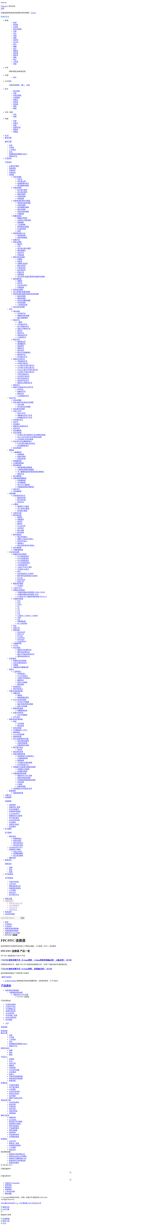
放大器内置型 (22, 192)
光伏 (10, 152)
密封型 (19, 331)
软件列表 (12, 1109)
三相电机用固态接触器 (25, 469)
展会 (10, 870)
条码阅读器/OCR (19, 233)
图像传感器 (17, 216)
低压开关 (16, 489)
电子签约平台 (14, 895)
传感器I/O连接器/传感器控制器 (24, 767)
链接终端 (20, 760)
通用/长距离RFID (23, 652)
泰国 (15, 106)
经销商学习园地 (15, 849)
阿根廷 (15, 132)
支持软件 (20, 528)
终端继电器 (17, 461)
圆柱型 (19, 244)
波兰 (15, 48)
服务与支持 (5, 1115)
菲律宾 (15, 102)
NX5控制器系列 (23, 556)
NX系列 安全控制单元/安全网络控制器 (31, 435)
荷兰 (15, 44)
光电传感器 (17, 188)
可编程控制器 (18, 599)
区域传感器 (21, 196)
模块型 (19, 524)
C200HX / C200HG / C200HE (27, 615)
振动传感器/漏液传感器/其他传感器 (26, 294)
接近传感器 (17, 242)
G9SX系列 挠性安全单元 (26, 443)
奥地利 (15, 25)
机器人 (11, 669)
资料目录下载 (6, 1100)
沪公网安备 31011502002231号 (30, 1203)
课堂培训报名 (14, 1126)
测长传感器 (21, 209)
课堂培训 (12, 836)
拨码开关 (16, 385)
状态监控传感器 (19, 307)
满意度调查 (13, 1130)
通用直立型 (21, 341)
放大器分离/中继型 (24, 248)
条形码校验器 (22, 237)
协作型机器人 (18, 689)
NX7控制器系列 (23, 558)
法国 (15, 35)
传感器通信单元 (23, 183)
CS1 (18, 614)
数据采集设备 (18, 708)
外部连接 (20, 782)
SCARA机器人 (22, 676)
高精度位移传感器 (24, 203)
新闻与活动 (5, 1048)
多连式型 (20, 350)
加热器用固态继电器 (24, 467)
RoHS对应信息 (14, 820)
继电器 (11, 450)
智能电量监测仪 (23, 697)
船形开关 (20, 393)
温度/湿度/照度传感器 (25, 704)
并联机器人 (21, 673)
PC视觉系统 (21, 229)
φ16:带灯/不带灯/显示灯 (25, 367)
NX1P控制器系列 (23, 563)
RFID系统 (16, 647)
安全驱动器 (17, 448)
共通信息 (12, 172)
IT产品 (15, 645)
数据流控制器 (18, 583)
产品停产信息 (10, 1006)
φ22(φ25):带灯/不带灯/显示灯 (27, 370)
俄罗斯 (15, 53)
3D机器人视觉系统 (24, 220)
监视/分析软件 (18, 713)
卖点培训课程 (18, 855)
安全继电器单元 (23, 446)
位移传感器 (21, 205)
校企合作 (12, 892)
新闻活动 (8, 860)
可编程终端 (17, 643)
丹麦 (15, 31)
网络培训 (12, 858)
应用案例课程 (18, 853)
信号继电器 (21, 482)
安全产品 (12, 398)
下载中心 (8, 795)
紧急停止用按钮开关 (24, 383)
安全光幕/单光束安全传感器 (23, 402)
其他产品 (20, 253)
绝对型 (19, 283)
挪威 (15, 46)
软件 (19, 571)
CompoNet (21, 637)
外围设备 (20, 198)
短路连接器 (21, 786)
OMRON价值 (14, 882)
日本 (15, 114)
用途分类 (20, 272)
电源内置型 (21, 194)
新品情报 (12, 168)
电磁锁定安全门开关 (24, 415)
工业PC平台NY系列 (24, 567)
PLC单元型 (21, 526)
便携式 (19, 695)
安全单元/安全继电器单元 (22, 441)
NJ (18, 606)
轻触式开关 (21, 391)
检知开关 (20, 333)
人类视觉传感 (22, 305)
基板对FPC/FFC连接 (24, 775)
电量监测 (16, 693)
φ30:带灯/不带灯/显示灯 (25, 372)
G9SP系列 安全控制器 (25, 439)
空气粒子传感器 (23, 702)
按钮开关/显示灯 (19, 359)
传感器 (11, 175)
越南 (15, 108)
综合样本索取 (10, 914)
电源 (15, 721)
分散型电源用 (22, 743)
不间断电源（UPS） (20, 730)
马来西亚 (16, 97)
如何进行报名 (18, 845)
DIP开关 (20, 389)
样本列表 (12, 1104)
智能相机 (20, 222)
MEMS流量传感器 (23, 300)
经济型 (19, 521)
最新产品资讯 (6, 977)
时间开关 (20, 502)
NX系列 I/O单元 (23, 569)
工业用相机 (21, 224)
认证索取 (12, 1089)
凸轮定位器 (17, 513)
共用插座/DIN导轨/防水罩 (22, 788)
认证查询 (12, 822)
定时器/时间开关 (19, 495)
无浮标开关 (21, 313)
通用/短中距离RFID (24, 650)
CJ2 (18, 612)
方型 (19, 246)
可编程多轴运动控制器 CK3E (28, 594)
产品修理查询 (14, 1128)
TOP (7, 1023)
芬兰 (15, 33)
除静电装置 (17, 736)
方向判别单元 (22, 285)
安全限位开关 (22, 357)
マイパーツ (13, 907)
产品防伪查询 (10, 1004)
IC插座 (19, 784)
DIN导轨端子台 (23, 765)
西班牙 (15, 55)
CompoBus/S (21, 641)
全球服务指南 (14, 1137)
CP (18, 608)
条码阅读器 (21, 235)
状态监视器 (17, 728)
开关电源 (20, 723)
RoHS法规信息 (10, 1017)
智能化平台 (13, 156)
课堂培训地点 (18, 843)
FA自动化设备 (14, 552)
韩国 (15, 116)
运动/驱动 (12, 658)
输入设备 (20, 530)
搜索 (22, 918)
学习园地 (8, 829)
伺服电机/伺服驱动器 (20, 667)
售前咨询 (8, 912)
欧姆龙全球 (5, 16)
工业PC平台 (17, 588)
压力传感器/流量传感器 (21, 292)
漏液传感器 (21, 298)
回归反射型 (21, 270)
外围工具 (16, 628)
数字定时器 (21, 500)
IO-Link (20, 578)
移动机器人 (17, 687)
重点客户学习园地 (15, 1121)
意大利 (15, 42)
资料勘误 (12, 1113)
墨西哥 (15, 129)
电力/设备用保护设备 (20, 739)
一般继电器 (17, 452)
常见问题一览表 (11, 1015)
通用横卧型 (21, 344)
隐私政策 (8, 1187)
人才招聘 (12, 890)
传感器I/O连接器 (23, 769)
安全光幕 (20, 404)
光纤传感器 (17, 177)
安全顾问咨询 (14, 1134)
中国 (2, 8)
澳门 (22, 85)
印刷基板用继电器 (19, 478)
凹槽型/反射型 (22, 263)
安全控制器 (17, 433)
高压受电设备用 (23, 741)
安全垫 (15, 422)
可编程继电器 (18, 550)
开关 (10, 309)
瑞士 (15, 59)
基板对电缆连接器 (24, 778)
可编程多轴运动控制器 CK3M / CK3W (31, 592)
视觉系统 (20, 684)
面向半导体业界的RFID (25, 654)
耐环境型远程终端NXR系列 (27, 576)
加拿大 (15, 123)
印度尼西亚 (17, 95)
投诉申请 (12, 1132)
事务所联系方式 (15, 886)
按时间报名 (17, 841)
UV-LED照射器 (18, 734)
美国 (15, 125)
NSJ (18, 619)
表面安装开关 (22, 335)
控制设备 (12, 493)
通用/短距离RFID (23, 656)
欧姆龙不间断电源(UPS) (17, 1158)
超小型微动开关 (23, 326)
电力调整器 (17, 476)
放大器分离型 (22, 190)
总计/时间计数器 (23, 508)
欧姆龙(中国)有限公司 (17, 1154)
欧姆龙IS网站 (14, 1163)
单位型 (19, 749)
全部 (10, 145)
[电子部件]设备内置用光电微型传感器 (31, 276)
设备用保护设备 (23, 745)
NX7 (19, 601)
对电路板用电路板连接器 (26, 780)
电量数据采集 (22, 710)
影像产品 (16, 240)
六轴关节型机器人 (24, 678)
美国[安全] (17, 127)
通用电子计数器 (23, 506)
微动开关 (16, 320)
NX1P (19, 604)
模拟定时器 (21, 498)
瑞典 (15, 57)
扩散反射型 (21, 268)
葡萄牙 (15, 51)
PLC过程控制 (22, 623)
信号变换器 (17, 547)
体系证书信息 (14, 824)
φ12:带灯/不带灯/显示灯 (25, 365)
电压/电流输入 (22, 537)
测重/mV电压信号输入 (25, 539)
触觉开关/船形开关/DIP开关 (23, 387)
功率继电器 (21, 480)
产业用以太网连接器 (24, 762)
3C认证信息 (9, 1013)
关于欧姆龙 (9, 874)
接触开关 (20, 348)
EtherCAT (20, 581)
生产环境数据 (22, 715)
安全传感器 (17, 400)
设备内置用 (21, 456)
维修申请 (12, 1117)
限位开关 (16, 339)
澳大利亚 (16, 91)
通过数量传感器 (23, 185)
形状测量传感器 (23, 207)
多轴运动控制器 (19, 590)
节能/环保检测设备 (16, 691)
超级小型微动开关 (24, 328)
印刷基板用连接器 (19, 773)
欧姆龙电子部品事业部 (17, 1160)
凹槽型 (19, 259)
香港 (18, 85)
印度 (15, 93)
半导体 (11, 147)
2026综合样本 (14, 1102)
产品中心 (4, 1057)
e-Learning (12, 1119)
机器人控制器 (22, 682)
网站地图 (8, 1193)
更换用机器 (21, 621)
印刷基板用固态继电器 (25, 487)
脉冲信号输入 (22, 541)
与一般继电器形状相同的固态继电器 (30, 472)
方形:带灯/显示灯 (23, 376)
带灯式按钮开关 (23, 378)
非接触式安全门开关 (24, 417)
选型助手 (12, 170)
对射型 (19, 261)
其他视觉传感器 (23, 227)
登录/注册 (8, 898)
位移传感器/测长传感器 (21, 201)
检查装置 (12, 791)
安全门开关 (17, 411)
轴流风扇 (16, 732)
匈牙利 (15, 40)
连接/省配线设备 (19, 754)
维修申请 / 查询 (14, 807)
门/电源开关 (21, 337)
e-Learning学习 (14, 813)
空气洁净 (16, 717)
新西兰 (15, 100)
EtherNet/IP (21, 580)
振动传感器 (21, 296)
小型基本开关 (22, 324)
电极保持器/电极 (23, 315)
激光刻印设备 (18, 752)
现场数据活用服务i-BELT (18, 154)
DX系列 (20, 586)
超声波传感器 (18, 289)
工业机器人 (17, 671)
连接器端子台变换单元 (25, 756)
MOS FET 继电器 (23, 485)
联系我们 (4, 1139)
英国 (15, 64)
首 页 (7, 135)
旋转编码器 (17, 279)
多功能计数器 (22, 511)
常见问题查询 (14, 809)
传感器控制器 (22, 771)
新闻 (10, 872)
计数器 (15, 504)
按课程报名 (17, 838)
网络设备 (16, 630)
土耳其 (15, 61)
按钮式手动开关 (23, 380)
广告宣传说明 (10, 1191)
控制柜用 (20, 454)
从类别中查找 (14, 166)
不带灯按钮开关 (23, 374)
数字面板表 (17, 534)
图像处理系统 (22, 218)
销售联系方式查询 (15, 816)
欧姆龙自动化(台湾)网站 (18, 1156)
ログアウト (13, 910)
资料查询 (12, 805)
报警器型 (20, 519)
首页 (6, 922)
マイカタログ (14, 905)
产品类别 (8, 926)
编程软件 (20, 680)
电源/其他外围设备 (16, 719)
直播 (10, 867)
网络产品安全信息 (15, 1098)
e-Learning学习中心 (16, 847)
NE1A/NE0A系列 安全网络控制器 (29, 437)
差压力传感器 (22, 706)
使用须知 (8, 1185)
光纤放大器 (21, 181)
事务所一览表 (14, 1143)
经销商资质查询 (15, 811)
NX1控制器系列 (23, 560)
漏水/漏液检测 (22, 318)
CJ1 (18, 610)
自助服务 (8, 797)
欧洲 (15, 22)
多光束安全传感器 (24, 407)
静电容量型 (21, 250)
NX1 (19, 602)
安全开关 (16, 428)
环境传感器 (21, 302)
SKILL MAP (17, 851)
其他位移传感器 (23, 211)
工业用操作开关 (23, 396)
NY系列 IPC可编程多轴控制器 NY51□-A (32, 596)
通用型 (19, 517)
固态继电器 (17, 465)
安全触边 (16, 424)
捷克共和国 (17, 29)
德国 (15, 38)
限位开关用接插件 (24, 352)
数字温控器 (17, 515)
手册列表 (12, 1107)
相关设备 (20, 532)
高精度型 (20, 346)
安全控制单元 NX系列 (25, 573)
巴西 (15, 121)
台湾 (27, 85)
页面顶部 (4, 1027)
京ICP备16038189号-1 (8, 1203)
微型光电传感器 (19, 257)
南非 (15, 77)
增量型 (19, 281)
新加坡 (15, 104)
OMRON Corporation (12, 1183)
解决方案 (8, 138)
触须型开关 (21, 354)
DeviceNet (20, 639)
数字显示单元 (18, 747)
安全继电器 (17, 430)
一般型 (19, 322)
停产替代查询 (14, 818)
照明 (19, 231)
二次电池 (12, 150)
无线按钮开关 (22, 361)
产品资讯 (8, 158)
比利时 (15, 27)
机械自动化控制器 (19, 554)
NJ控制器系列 (22, 565)
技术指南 (8, 1019)
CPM (19, 617)
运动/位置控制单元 (20, 663)
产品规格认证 (10, 1009)
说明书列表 (13, 1111)
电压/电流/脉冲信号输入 (26, 545)
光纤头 (19, 179)
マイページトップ (15, 903)
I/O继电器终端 (18, 463)
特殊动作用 (21, 459)
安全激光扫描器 (19, 409)
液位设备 (16, 311)
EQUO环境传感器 (19, 700)
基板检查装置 (18, 793)
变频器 (15, 665)
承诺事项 (8, 1189)
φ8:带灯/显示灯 (22, 363)
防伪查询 (12, 826)
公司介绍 (12, 884)
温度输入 (20, 543)
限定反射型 (21, 266)
